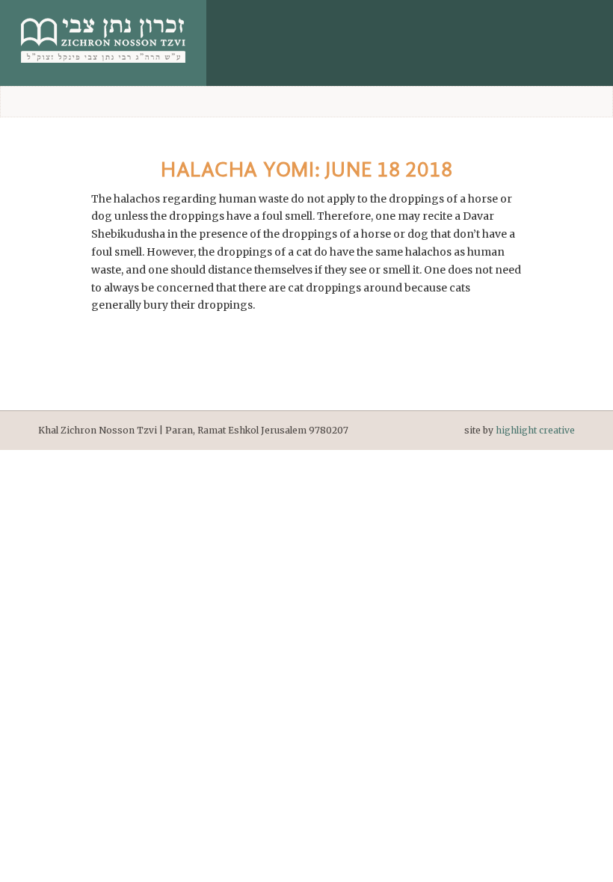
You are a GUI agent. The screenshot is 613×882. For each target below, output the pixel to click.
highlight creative (535, 430)
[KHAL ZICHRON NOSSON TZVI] (103, 66)
